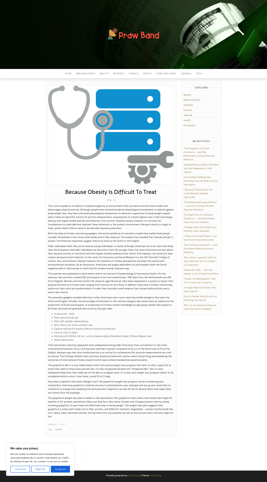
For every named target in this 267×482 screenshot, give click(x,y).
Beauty (104, 73)
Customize (20, 469)
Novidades (189, 125)
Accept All (60, 469)
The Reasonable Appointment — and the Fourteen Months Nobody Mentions (200, 206)
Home (68, 73)
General (186, 73)
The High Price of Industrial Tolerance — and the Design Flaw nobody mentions (199, 218)
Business (118, 73)
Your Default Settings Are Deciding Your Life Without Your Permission (201, 181)
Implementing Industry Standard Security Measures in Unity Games (201, 168)
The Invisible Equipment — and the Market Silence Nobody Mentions (200, 249)
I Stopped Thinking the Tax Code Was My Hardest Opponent (198, 193)
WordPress (134, 475)
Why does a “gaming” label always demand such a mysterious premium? (200, 261)
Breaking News (85, 73)
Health (147, 73)
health (58, 429)
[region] (40, 459)
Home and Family (166, 73)
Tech (199, 73)
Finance (134, 73)
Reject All (40, 469)
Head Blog (155, 475)
